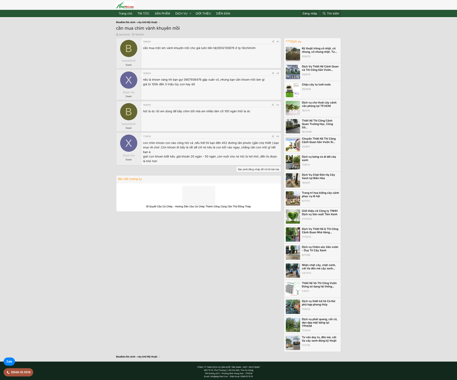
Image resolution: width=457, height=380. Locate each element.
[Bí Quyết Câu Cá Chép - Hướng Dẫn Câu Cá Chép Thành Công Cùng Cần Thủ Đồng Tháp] (199, 195)
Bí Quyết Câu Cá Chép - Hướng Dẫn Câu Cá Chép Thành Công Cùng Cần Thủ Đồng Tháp (198, 206)
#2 (278, 73)
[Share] (273, 41)
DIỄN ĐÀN (223, 13)
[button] (190, 13)
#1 (278, 41)
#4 (277, 136)
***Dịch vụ (293, 41)
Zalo (9, 361)
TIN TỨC (143, 13)
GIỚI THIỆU (203, 13)
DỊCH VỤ (181, 13)
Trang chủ (125, 13)
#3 (277, 104)
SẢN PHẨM (162, 13)
